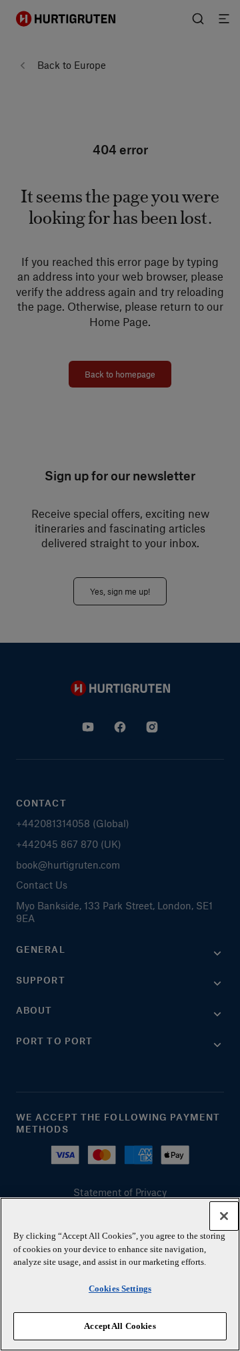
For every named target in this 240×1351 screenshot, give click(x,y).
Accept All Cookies (119, 1326)
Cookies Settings (120, 1289)
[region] (120, 1274)
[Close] (224, 1216)
